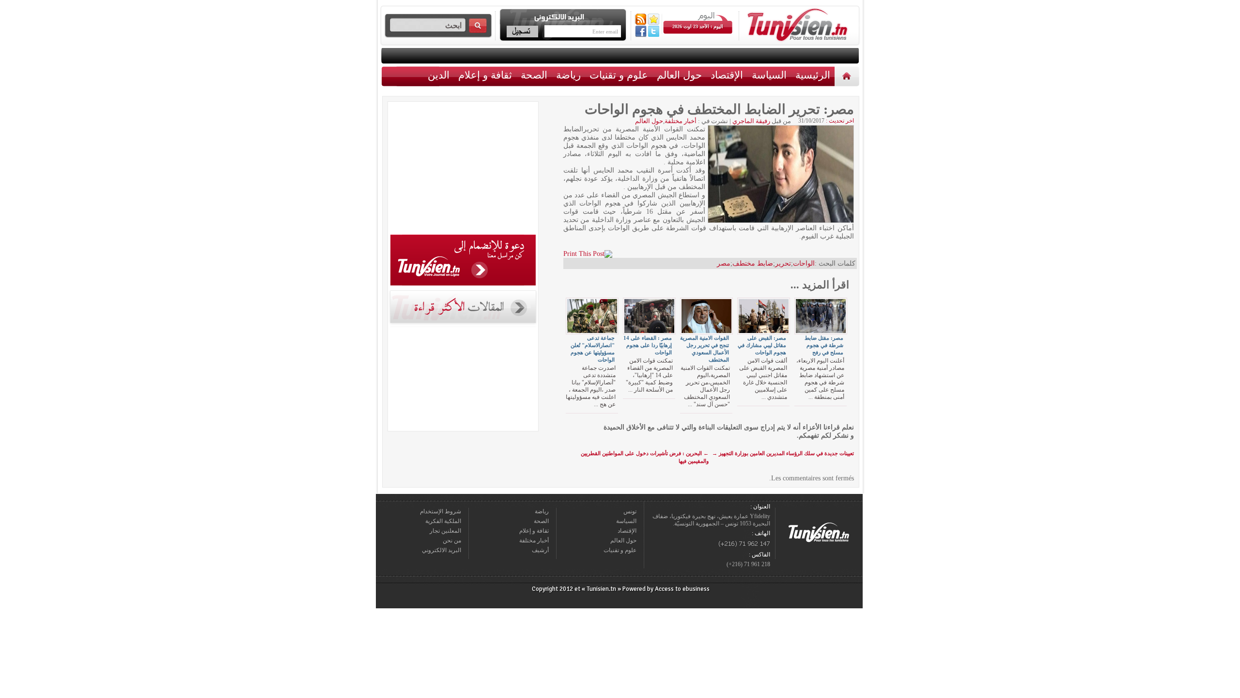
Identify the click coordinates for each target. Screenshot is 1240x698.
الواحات (804, 263)
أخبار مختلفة (681, 121)
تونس (629, 511)
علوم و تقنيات (618, 74)
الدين (439, 74)
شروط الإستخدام (440, 511)
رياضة (568, 74)
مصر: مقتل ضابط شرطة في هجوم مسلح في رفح (824, 345)
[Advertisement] (463, 169)
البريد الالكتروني (441, 550)
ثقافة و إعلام (485, 74)
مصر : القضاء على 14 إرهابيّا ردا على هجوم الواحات (647, 345)
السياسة (769, 74)
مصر (723, 263)
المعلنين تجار (445, 530)
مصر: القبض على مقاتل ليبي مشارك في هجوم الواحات (762, 345)
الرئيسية (848, 75)
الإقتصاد (727, 74)
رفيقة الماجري (751, 121)
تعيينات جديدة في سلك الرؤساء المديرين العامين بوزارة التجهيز (783, 453)
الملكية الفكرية (443, 521)
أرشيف (540, 550)
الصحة (534, 74)
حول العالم (679, 74)
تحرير (783, 263)
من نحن (452, 540)
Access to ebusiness (682, 589)
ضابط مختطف (752, 263)
